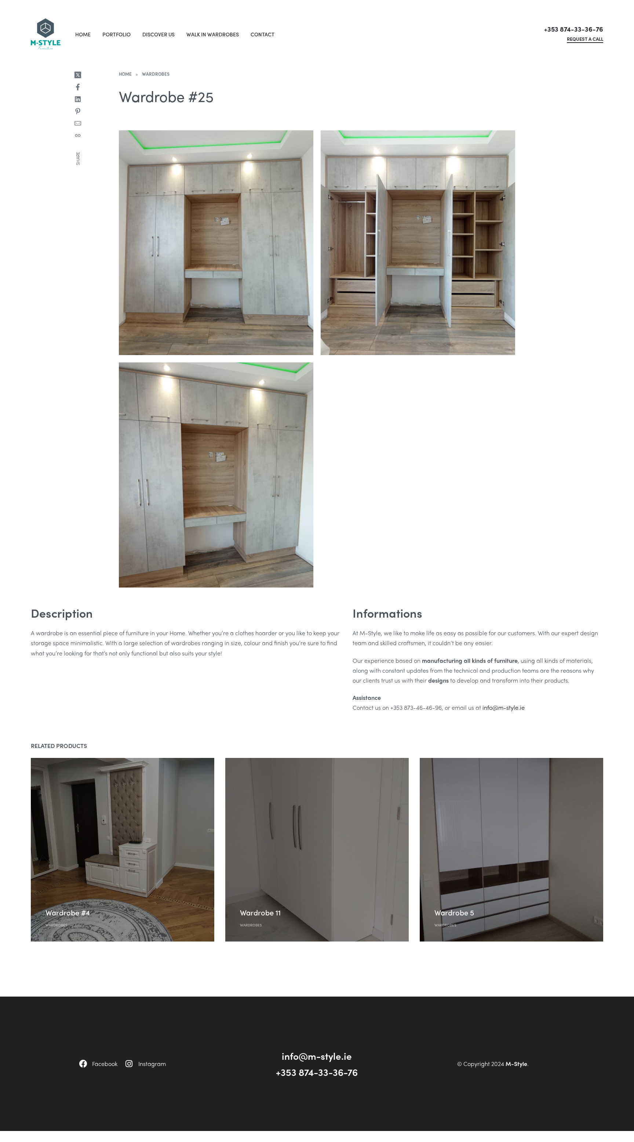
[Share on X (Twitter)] (77, 75)
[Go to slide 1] (61, 776)
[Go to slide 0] (50, 776)
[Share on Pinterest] (77, 111)
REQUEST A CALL (585, 39)
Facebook (104, 1063)
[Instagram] (129, 1064)
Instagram (152, 1063)
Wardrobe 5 (454, 912)
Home (125, 74)
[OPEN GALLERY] (216, 242)
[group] (122, 850)
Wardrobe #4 (67, 912)
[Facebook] (83, 1064)
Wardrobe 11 (260, 912)
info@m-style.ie (503, 707)
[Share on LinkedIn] (77, 99)
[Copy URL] (77, 135)
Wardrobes (156, 74)
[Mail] (77, 123)
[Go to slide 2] (266, 776)
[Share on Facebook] (77, 87)
